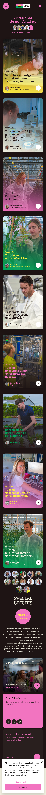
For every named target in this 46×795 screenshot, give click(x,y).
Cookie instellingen (23, 782)
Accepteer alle (23, 788)
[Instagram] (14, 721)
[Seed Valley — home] (23, 6)
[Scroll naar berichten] (30, 27)
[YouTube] (19, 721)
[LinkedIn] (8, 721)
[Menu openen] (40, 6)
